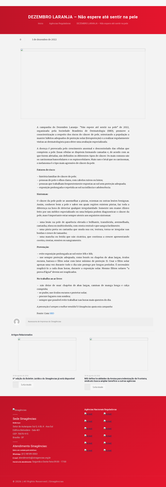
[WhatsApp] (124, 481)
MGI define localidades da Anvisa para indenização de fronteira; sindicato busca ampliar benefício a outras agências (115, 379)
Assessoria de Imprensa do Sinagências (44, 321)
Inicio (40, 23)
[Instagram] (141, 481)
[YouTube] (134, 481)
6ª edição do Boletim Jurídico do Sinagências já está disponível (44, 378)
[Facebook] (128, 481)
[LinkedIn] (138, 481)
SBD (52, 313)
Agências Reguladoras (60, 23)
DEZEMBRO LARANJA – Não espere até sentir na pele (102, 23)
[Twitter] (131, 481)
